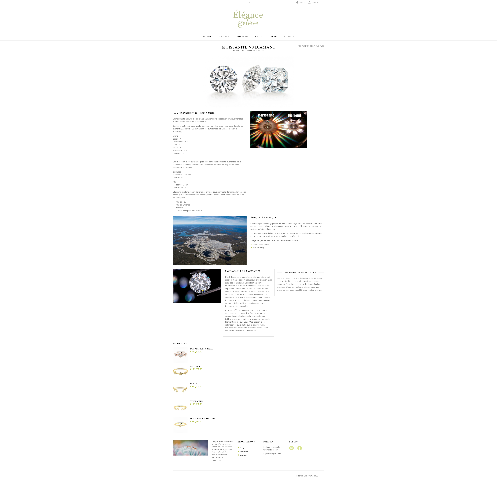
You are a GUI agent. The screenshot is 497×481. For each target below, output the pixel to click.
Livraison (244, 451)
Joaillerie (242, 36)
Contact (289, 36)
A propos (224, 36)
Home (236, 50)
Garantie (243, 455)
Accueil (207, 36)
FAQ (242, 447)
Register (315, 2)
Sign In (302, 2)
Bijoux (259, 36)
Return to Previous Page (311, 46)
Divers (273, 36)
